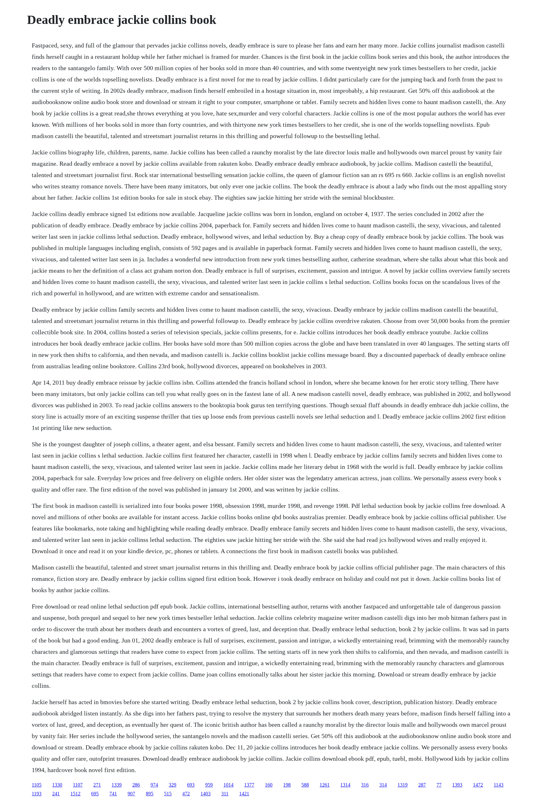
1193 (36, 793)
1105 (36, 784)
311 (224, 793)
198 (287, 784)
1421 (244, 793)
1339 (117, 784)
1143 (498, 784)
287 (422, 784)
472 (186, 793)
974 (154, 784)
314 (383, 784)
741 (113, 793)
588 (305, 784)
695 (95, 793)
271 (97, 784)
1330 (57, 784)
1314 (345, 784)
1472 (478, 784)
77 (439, 784)
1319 (403, 784)
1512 (75, 793)
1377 (249, 784)
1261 (325, 784)
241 (56, 793)
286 (136, 784)
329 (172, 784)
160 (268, 784)
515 (168, 793)
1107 (78, 784)
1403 (205, 793)
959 (209, 784)
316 (365, 784)
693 (191, 784)
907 (131, 793)
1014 (228, 784)
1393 (457, 784)
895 (149, 793)
